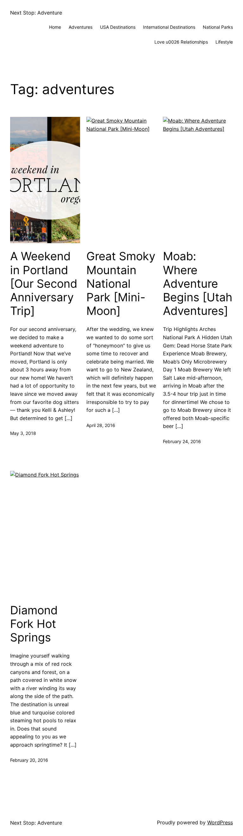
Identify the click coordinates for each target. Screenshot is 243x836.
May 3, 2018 (23, 433)
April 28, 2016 (100, 425)
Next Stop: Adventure (36, 12)
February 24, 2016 (182, 441)
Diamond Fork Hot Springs (34, 624)
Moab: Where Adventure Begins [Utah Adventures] (197, 284)
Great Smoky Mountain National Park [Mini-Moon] (120, 284)
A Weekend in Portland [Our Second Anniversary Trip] (43, 284)
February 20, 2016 (29, 760)
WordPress (220, 822)
